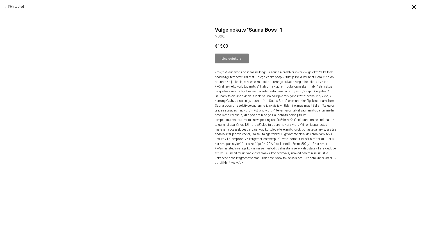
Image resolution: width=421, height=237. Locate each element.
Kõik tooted (16, 6)
